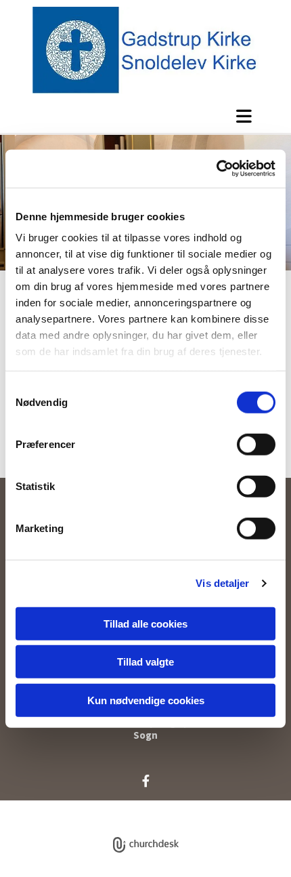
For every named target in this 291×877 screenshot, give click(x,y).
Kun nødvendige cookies (145, 700)
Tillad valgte (145, 662)
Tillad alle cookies (145, 623)
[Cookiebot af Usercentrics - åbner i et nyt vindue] (216, 169)
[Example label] (146, 781)
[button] (145, 116)
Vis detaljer (222, 583)
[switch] (256, 444)
